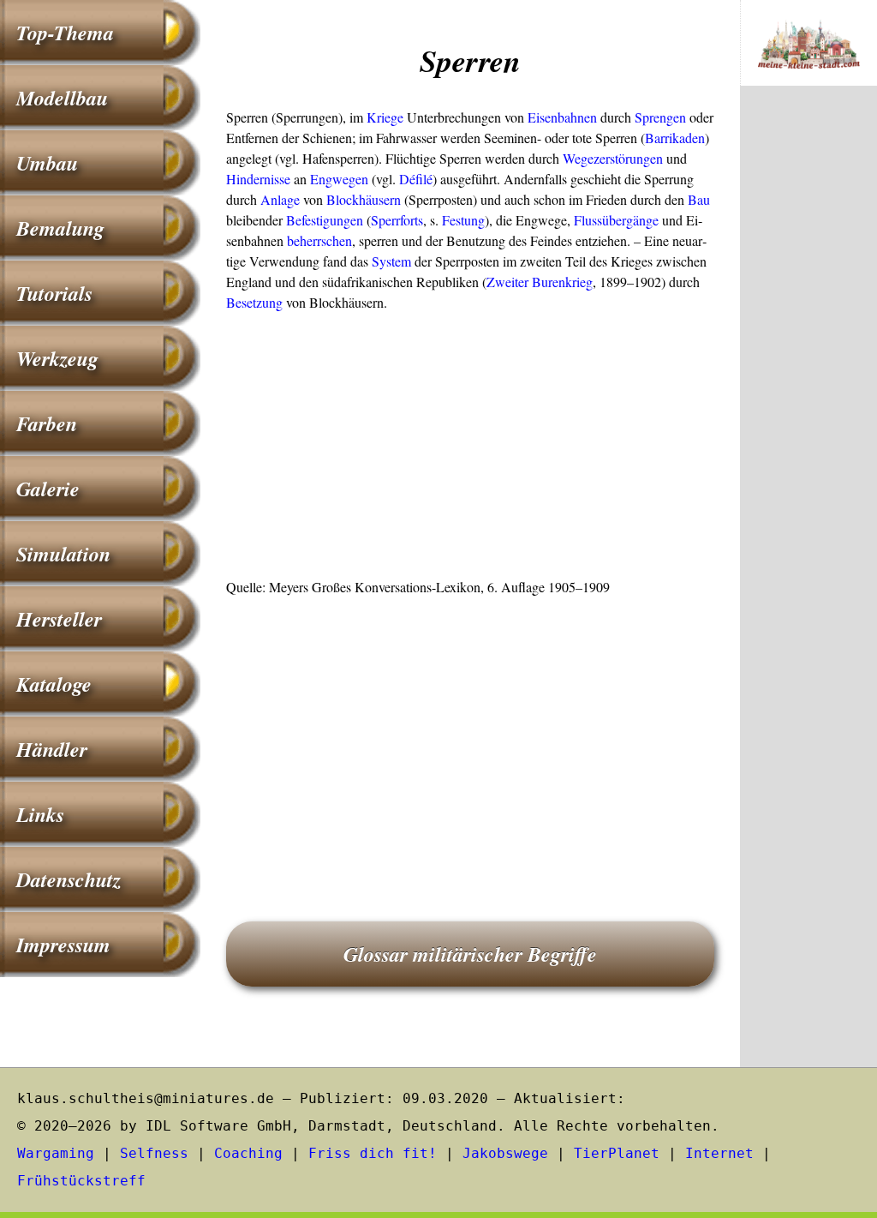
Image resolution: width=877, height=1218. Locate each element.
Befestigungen (324, 220)
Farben (46, 423)
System (391, 261)
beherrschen (319, 240)
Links (40, 814)
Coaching (248, 1153)
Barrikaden (675, 138)
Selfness (154, 1153)
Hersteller (59, 618)
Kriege (385, 117)
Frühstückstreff (81, 1181)
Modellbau (62, 97)
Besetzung (254, 302)
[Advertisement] (470, 450)
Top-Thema (65, 32)
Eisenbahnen (562, 117)
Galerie (48, 488)
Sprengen (660, 117)
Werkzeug (57, 358)
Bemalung (60, 228)
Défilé (416, 179)
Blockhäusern (363, 199)
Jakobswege (505, 1153)
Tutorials (54, 293)
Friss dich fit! (372, 1153)
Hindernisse (258, 179)
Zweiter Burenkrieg (539, 282)
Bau (699, 199)
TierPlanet (616, 1153)
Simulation (63, 553)
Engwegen (339, 179)
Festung (463, 220)
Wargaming (55, 1153)
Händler (51, 749)
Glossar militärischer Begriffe (470, 954)
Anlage (280, 199)
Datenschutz (68, 879)
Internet (719, 1153)
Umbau (47, 162)
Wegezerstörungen (613, 158)
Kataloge (54, 684)
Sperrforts (397, 220)
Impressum (63, 944)
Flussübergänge (616, 220)
